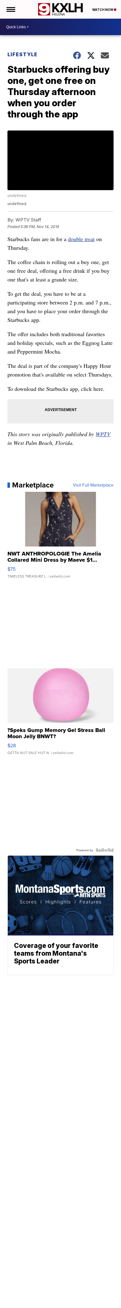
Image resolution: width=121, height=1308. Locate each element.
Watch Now (103, 9)
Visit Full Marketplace (93, 485)
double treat (81, 239)
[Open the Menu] (10, 9)
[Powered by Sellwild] (105, 850)
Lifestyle (22, 54)
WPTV (103, 434)
